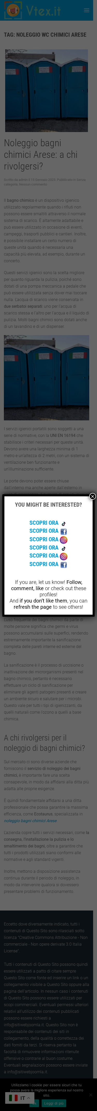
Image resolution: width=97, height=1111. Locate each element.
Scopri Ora (44, 523)
